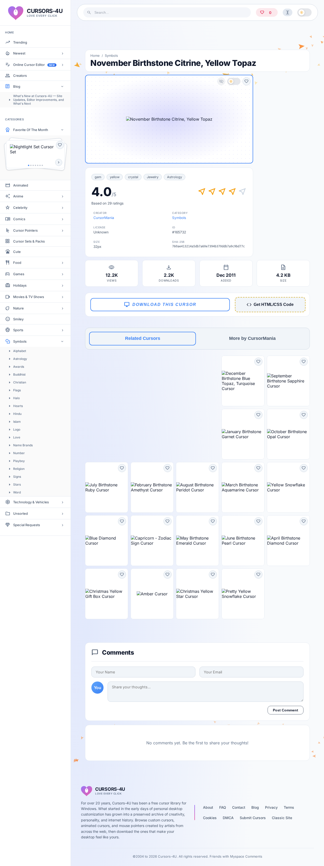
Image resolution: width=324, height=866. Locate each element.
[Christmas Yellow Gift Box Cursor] (106, 593)
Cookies (210, 818)
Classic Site (282, 818)
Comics (19, 219)
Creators (20, 75)
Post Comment (285, 710)
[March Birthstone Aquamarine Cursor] (243, 487)
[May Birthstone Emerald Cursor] (197, 540)
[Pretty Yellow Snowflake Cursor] (243, 593)
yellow (114, 177)
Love (16, 437)
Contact (238, 807)
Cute (17, 252)
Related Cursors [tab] (142, 338)
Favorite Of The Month (30, 130)
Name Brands (23, 445)
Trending (20, 42)
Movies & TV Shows (28, 297)
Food (17, 263)
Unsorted (20, 513)
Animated (20, 185)
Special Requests (26, 525)
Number (19, 453)
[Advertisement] (197, 35)
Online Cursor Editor (34, 65)
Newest (19, 53)
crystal (133, 177)
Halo (16, 398)
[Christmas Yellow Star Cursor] (197, 593)
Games (18, 274)
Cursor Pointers (25, 230)
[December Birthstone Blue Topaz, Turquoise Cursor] (243, 381)
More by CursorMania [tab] (252, 338)
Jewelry (152, 177)
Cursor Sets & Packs (29, 241)
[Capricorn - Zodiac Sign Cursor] (152, 540)
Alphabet (19, 351)
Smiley (18, 319)
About (208, 807)
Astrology (20, 359)
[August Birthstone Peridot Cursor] (197, 487)
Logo (16, 429)
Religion (19, 469)
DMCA (228, 818)
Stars (17, 484)
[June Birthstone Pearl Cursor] (243, 540)
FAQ (222, 807)
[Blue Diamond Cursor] (106, 540)
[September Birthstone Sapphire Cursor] (288, 381)
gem (98, 177)
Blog (16, 86)
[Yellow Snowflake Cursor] (288, 487)
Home (95, 55)
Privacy (271, 807)
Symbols (20, 341)
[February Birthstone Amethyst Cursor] (152, 487)
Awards (18, 366)
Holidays (20, 285)
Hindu (17, 414)
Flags (17, 390)
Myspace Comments (246, 856)
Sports (18, 330)
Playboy (19, 461)
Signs (17, 476)
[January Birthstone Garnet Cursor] (243, 434)
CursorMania (103, 218)
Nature (18, 308)
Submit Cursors (253, 818)
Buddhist (19, 374)
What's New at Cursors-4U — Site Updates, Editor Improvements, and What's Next (38, 99)
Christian (19, 382)
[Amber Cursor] (152, 593)
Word (17, 492)
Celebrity (20, 208)
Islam (17, 421)
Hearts (18, 406)
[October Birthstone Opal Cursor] (288, 434)
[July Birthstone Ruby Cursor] (106, 487)
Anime (18, 196)
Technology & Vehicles (31, 502)
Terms (289, 807)
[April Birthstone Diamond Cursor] (288, 540)
